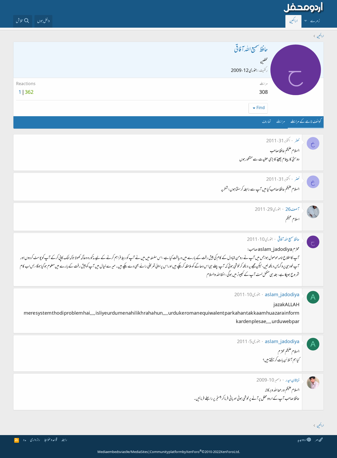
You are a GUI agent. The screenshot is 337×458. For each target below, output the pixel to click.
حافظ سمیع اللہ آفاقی (288, 240)
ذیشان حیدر (292, 380)
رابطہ (64, 440)
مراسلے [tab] (280, 122)
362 (29, 92)
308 (263, 92)
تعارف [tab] (266, 122)
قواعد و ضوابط (50, 440)
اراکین (293, 21)
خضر (297, 141)
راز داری (35, 440)
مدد (24, 440)
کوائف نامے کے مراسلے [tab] (305, 122)
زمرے (315, 21)
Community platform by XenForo (195, 452)
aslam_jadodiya (282, 295)
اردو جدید (302, 440)
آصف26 (292, 210)
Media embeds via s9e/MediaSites (122, 452)
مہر (317, 440)
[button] (305, 21)
